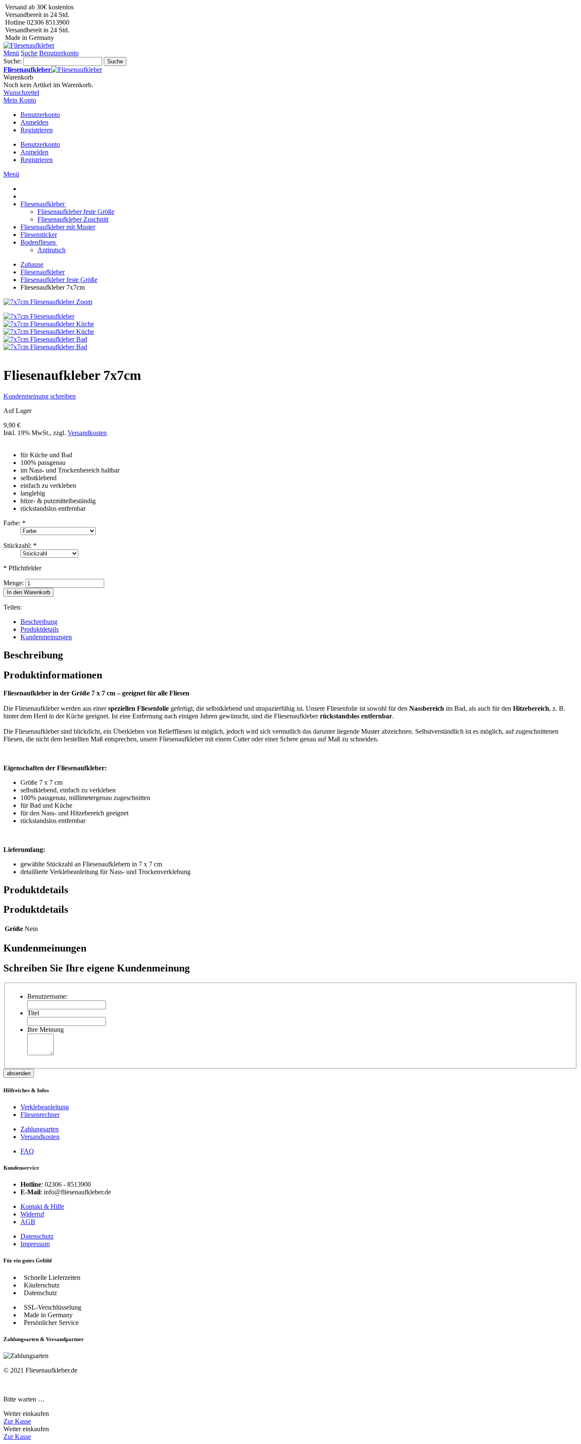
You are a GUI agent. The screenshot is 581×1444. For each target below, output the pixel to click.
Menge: (13, 583)
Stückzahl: (20, 545)
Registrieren (36, 130)
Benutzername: (47, 996)
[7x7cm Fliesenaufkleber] (38, 316)
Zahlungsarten (39, 1129)
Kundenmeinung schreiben (39, 396)
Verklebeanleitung (44, 1107)
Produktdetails (39, 629)
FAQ (27, 1151)
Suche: (12, 61)
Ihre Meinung (45, 1029)
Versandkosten (87, 432)
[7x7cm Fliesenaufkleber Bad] (45, 339)
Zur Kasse (17, 1421)
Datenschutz (37, 1236)
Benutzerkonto (40, 114)
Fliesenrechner (40, 1114)
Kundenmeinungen (46, 637)
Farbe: (14, 523)
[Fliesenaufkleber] (28, 45)
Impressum (35, 1243)
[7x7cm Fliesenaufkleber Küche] (48, 324)
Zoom (84, 301)
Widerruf (32, 1214)
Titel (33, 1013)
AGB (27, 1221)
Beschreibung (38, 621)
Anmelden (34, 122)
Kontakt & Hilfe (42, 1206)
